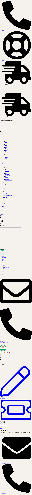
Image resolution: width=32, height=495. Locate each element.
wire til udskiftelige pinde (8, 195)
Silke (5, 148)
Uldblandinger (7, 149)
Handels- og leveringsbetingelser (6, 266)
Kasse (1, 423)
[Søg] (16, 216)
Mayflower (6, 157)
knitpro (6, 172)
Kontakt (3, 268)
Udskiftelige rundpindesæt (8, 180)
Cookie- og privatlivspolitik (5, 267)
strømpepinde (7, 174)
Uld (2, 264)
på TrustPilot (2, 87)
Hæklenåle (6, 177)
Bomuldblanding (4, 253)
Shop (2, 269)
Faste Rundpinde (7, 171)
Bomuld (6, 142)
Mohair (6, 147)
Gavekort (5, 197)
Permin (6, 156)
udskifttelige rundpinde (8, 175)
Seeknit (6, 173)
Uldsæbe (6, 193)
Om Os (3, 273)
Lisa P (6, 184)
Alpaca (6, 141)
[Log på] (0, 215)
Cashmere (6, 143)
